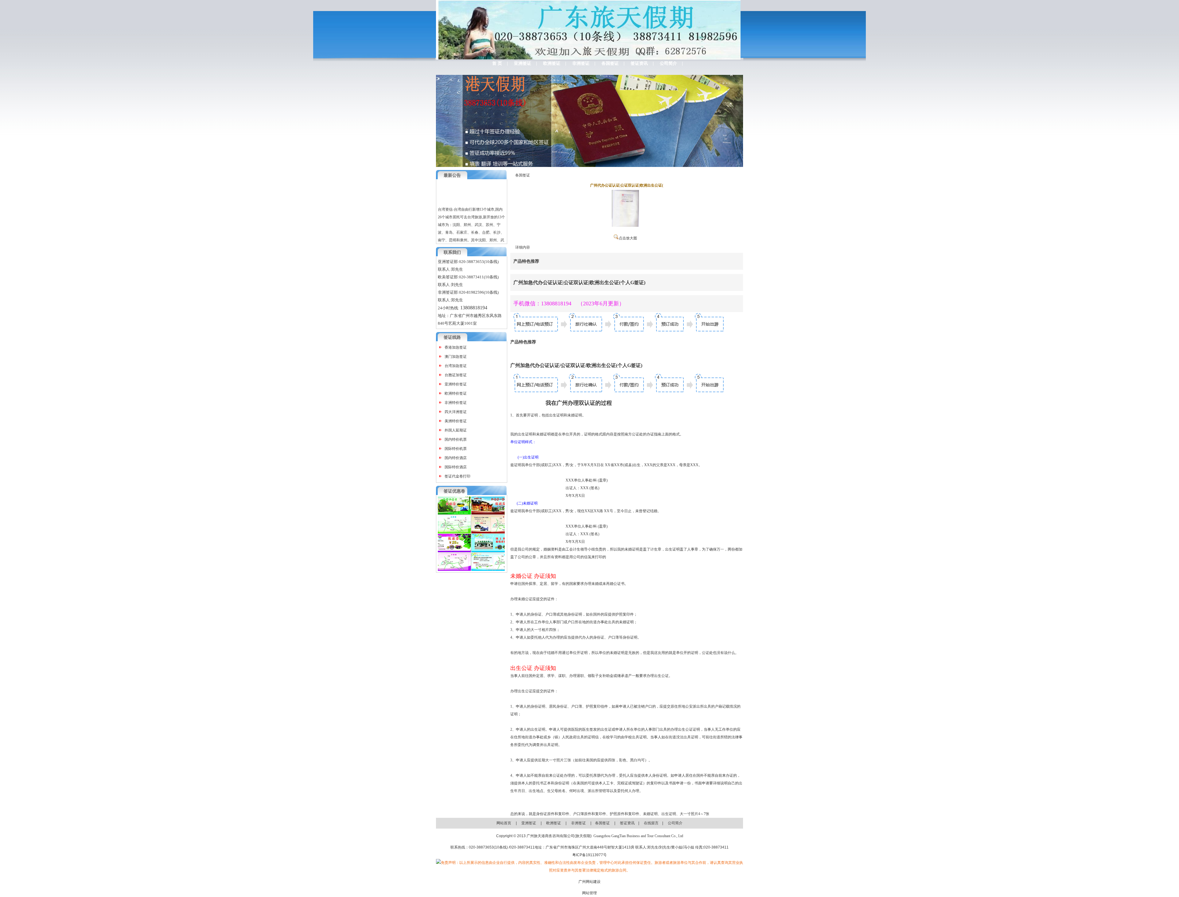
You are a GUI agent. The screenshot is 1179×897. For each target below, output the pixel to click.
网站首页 (503, 823)
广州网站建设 (589, 882)
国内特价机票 (456, 439)
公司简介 (668, 63)
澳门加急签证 (456, 356)
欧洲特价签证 (456, 393)
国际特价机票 (456, 449)
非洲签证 (581, 63)
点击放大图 (628, 238)
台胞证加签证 (456, 375)
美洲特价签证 (456, 421)
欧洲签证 (551, 63)
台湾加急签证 (456, 366)
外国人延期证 (456, 430)
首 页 (497, 63)
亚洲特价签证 (456, 384)
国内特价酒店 (456, 458)
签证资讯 (639, 63)
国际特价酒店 (456, 467)
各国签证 (610, 63)
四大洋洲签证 (456, 412)
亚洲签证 (522, 63)
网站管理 (589, 893)
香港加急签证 (456, 347)
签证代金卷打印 (457, 476)
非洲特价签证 (456, 402)
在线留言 (651, 823)
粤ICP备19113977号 (589, 855)
